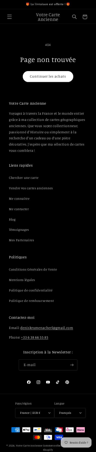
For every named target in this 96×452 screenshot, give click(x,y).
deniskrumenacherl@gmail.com (46, 328)
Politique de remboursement (31, 301)
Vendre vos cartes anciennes (31, 188)
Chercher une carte (23, 177)
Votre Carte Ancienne (29, 445)
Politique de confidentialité (31, 290)
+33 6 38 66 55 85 (34, 337)
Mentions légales (22, 280)
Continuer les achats (48, 76)
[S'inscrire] (72, 364)
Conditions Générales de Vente (33, 269)
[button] (9, 17)
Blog (12, 219)
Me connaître (19, 198)
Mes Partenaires (21, 240)
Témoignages (19, 229)
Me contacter (19, 209)
